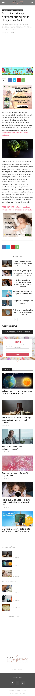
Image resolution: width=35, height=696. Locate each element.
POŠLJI (17, 354)
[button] (17, 341)
